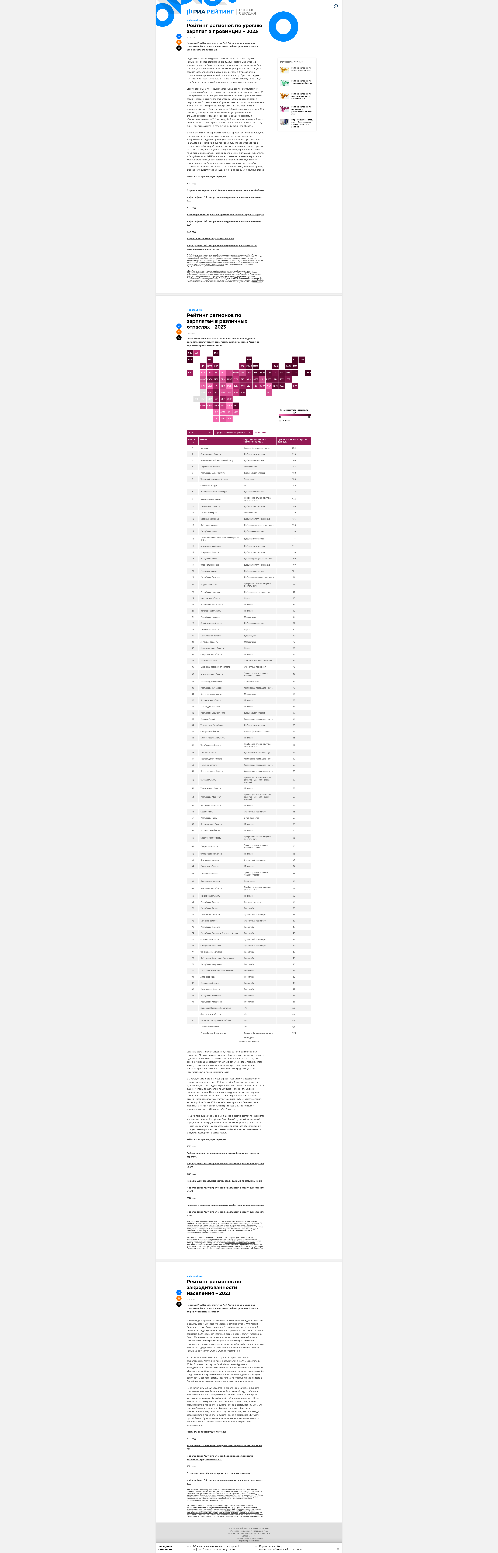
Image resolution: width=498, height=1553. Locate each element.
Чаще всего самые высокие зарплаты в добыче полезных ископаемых (225, 1205)
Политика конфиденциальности (249, 1538)
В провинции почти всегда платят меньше (210, 239)
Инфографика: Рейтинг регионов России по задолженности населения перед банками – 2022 (220, 1457)
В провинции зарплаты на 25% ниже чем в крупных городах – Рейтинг (225, 190)
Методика (249, 1037)
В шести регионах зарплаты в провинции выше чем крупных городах (225, 214)
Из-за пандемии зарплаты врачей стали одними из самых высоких (224, 1181)
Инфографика (195, 20)
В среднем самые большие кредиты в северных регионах (218, 1473)
